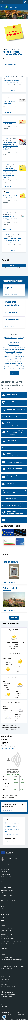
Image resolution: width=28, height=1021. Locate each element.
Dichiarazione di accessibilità (8, 987)
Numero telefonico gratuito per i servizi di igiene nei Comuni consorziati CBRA (12, 240)
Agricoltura (20, 337)
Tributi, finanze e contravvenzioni (9, 900)
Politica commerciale (19, 356)
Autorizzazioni (4, 893)
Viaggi (21, 368)
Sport (6, 365)
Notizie (3, 909)
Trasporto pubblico (9, 368)
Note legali (4, 984)
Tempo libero (20, 365)
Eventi (2, 920)
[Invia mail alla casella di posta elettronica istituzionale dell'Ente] (14, 938)
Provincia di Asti (5, 979)
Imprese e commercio (6, 898)
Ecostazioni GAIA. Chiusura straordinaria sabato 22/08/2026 (13, 81)
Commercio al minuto (14, 344)
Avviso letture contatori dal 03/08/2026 (9, 123)
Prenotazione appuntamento (8, 994)
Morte (14, 354)
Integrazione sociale (10, 351)
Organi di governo (5, 874)
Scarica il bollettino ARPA (10, 795)
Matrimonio (19, 351)
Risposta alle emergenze (10, 363)
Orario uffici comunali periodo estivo (9, 102)
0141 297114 (9, 934)
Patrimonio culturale (8, 356)
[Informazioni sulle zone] (8, 748)
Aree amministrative (6, 867)
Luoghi (2, 917)
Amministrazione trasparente (8, 989)
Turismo (17, 368)
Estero (22, 347)
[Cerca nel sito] (23, 7)
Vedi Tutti (14, 373)
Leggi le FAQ (4, 991)
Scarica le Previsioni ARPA (10, 725)
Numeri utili (4, 948)
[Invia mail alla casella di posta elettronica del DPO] (10, 957)
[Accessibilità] (4, 1017)
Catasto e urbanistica (6, 895)
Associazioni (11, 340)
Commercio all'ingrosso (14, 342)
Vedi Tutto (14, 618)
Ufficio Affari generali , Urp (7, 943)
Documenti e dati (5, 869)
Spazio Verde (20, 363)
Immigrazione (15, 349)
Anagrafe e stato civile (7, 890)
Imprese (22, 349)
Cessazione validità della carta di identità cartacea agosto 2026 (10, 218)
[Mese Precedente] (3, 265)
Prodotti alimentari (16, 358)
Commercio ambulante (9, 347)
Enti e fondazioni (5, 872)
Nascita (18, 354)
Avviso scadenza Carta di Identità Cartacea (10, 197)
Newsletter (4, 1006)
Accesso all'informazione (10, 337)
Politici (2, 879)
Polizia (8, 358)
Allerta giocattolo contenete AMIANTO (12, 53)
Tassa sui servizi (12, 365)
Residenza (18, 361)
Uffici (2, 882)
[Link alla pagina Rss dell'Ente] (2, 1004)
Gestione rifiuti (7, 349)
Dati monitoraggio (5, 1012)
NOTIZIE (6, 49)
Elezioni (18, 347)
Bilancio (17, 340)
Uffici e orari (4, 946)
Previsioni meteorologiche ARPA (12, 727)
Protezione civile (11, 361)
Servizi (18, 1012)
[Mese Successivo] (25, 265)
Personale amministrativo (7, 877)
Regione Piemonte (5, 1)
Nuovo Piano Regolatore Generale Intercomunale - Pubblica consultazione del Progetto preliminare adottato (10, 146)
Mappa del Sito (21, 1014)
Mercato (9, 354)
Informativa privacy (6, 982)
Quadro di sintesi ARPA (10, 797)
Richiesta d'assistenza (6, 996)
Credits (9, 1014)
